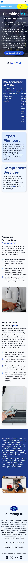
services (13, 186)
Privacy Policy (17, 547)
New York (15, 63)
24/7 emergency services (17, 90)
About (12, 543)
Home (6, 543)
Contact (20, 543)
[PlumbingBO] (2, 2)
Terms (7, 547)
